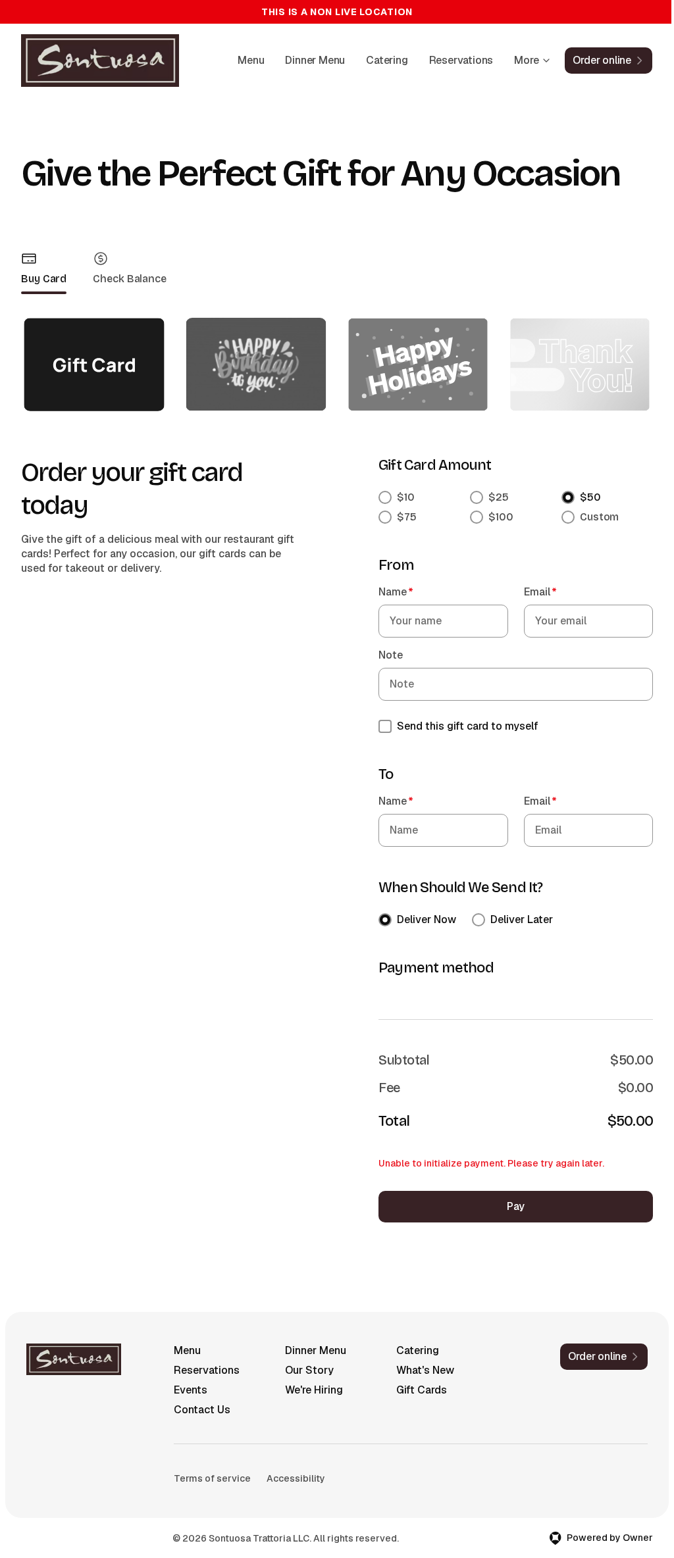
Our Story (309, 1370)
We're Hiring (314, 1390)
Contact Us (202, 1410)
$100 (500, 517)
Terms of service (212, 1478)
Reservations (461, 60)
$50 (590, 497)
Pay (516, 1206)
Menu (251, 60)
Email (540, 592)
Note (390, 655)
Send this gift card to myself (467, 726)
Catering (386, 60)
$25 (498, 497)
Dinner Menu (315, 60)
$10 (406, 497)
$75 (407, 517)
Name (395, 592)
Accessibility (296, 1478)
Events (190, 1390)
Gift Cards (421, 1390)
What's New (425, 1370)
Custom (599, 517)
